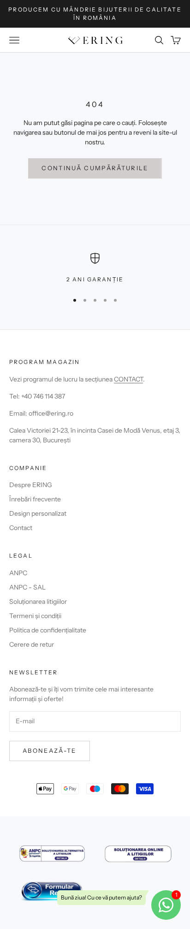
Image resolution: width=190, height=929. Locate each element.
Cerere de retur (31, 644)
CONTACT (128, 379)
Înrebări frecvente (35, 499)
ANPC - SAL (27, 587)
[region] (95, 268)
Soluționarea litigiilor (38, 601)
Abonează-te (50, 750)
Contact (20, 528)
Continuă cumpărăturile (95, 168)
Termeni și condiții (35, 616)
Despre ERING (30, 485)
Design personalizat (37, 513)
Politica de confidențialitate (47, 630)
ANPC (18, 573)
